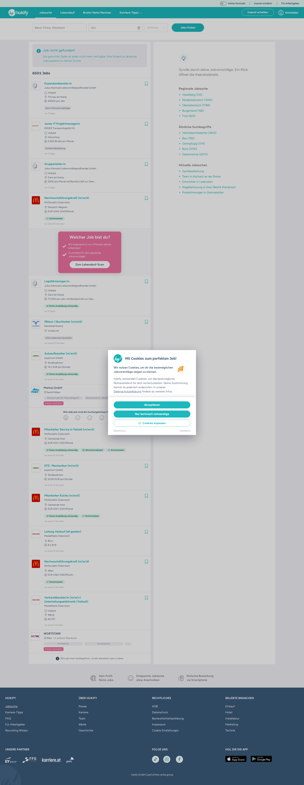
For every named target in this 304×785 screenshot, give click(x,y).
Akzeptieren (152, 404)
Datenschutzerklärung (127, 391)
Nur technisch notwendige (152, 414)
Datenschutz (120, 431)
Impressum (185, 431)
